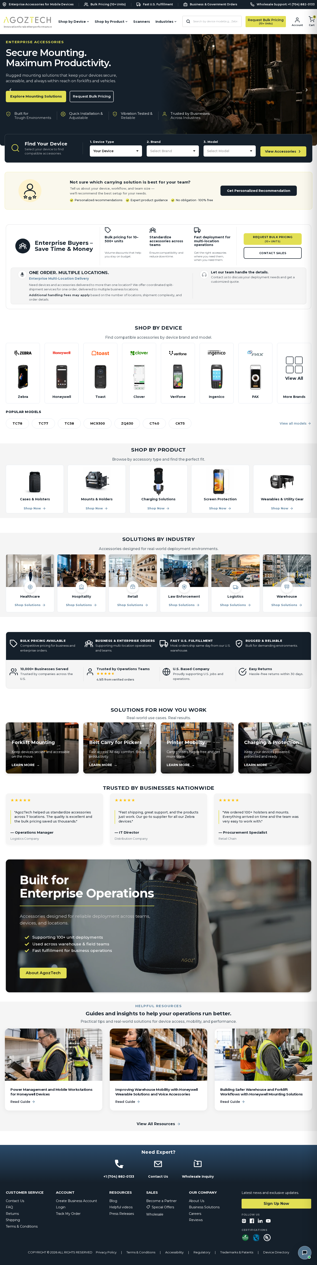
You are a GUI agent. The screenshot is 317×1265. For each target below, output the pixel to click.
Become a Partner (161, 1201)
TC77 (43, 423)
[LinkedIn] (260, 1221)
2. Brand (154, 142)
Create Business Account (76, 1201)
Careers (195, 1214)
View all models (293, 423)
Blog (113, 1201)
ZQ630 (127, 423)
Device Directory (276, 1252)
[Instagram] (244, 1221)
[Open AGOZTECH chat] (304, 1252)
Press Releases (121, 1214)
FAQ (9, 1207)
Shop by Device (72, 22)
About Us (196, 1201)
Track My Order (68, 1214)
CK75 (180, 423)
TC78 (17, 423)
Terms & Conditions (22, 1226)
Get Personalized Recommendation (258, 191)
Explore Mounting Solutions (36, 96)
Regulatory (202, 1252)
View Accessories (280, 151)
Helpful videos (121, 1207)
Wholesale (154, 1214)
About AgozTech (43, 972)
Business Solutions (204, 1207)
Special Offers (163, 1207)
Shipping (13, 1220)
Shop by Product (109, 22)
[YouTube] (268, 1221)
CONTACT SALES (272, 253)
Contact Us (15, 1201)
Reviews (196, 1220)
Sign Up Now (276, 1203)
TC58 (69, 423)
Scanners (141, 22)
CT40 (154, 423)
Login (60, 1207)
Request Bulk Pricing (92, 96)
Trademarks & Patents (236, 1252)
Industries (164, 22)
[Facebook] (252, 1221)
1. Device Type (102, 142)
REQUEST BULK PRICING (272, 239)
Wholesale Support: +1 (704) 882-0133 (286, 4)
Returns (12, 1214)
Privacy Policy (106, 1252)
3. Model (211, 142)
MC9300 (97, 423)
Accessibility (174, 1252)
